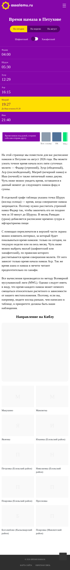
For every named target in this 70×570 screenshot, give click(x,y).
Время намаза (17, 5)
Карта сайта (26, 565)
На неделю (35, 29)
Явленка (6, 439)
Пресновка (41, 501)
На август (52, 29)
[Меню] (64, 5)
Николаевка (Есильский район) (48, 470)
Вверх (63, 556)
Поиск (57, 5)
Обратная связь (42, 565)
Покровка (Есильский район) (17, 501)
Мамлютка (41, 410)
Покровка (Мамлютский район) (49, 532)
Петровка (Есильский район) (17, 468)
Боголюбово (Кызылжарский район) (17, 532)
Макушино (7, 410)
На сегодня (18, 29)
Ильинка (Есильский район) (50, 439)
